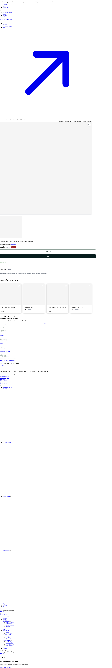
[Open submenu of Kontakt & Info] (10, 496)
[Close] (0, 382)
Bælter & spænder (87, 121)
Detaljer (10, 269)
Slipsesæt (8, 119)
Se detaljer (14, 294)
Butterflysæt (68, 121)
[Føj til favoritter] (89, 124)
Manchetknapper (77, 121)
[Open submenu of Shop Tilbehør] (10, 621)
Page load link (3, 380)
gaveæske (13, 244)
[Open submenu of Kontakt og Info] (11, 640)
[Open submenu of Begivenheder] (10, 550)
